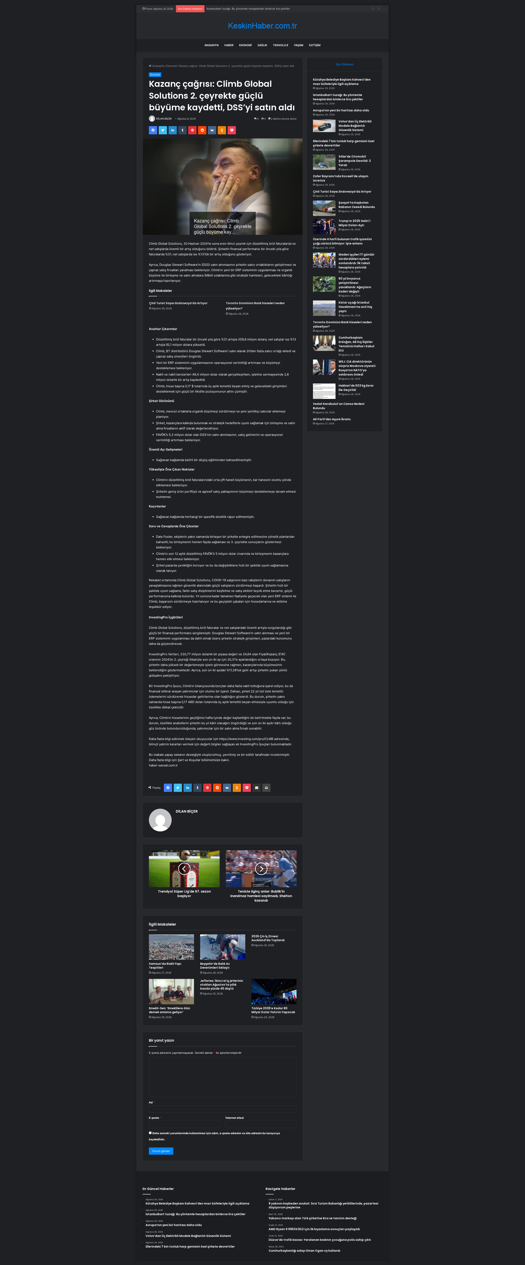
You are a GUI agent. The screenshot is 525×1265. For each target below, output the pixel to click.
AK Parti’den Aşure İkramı (332, 419)
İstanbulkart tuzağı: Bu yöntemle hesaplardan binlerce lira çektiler (338, 97)
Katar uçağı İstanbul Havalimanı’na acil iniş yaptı (355, 306)
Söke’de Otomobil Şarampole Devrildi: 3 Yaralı (355, 160)
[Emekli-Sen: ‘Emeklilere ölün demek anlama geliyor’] (171, 991)
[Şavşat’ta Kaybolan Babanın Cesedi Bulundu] (324, 208)
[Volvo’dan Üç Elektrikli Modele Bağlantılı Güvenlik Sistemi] (324, 125)
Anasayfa (211, 45)
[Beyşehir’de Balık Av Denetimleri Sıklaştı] (222, 947)
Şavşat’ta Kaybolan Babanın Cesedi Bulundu (357, 205)
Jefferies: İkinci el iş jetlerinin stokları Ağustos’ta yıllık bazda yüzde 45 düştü (221, 985)
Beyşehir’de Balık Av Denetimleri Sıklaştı (215, 966)
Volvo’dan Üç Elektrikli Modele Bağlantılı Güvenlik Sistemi (355, 125)
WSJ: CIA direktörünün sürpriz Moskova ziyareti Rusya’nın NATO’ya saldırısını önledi (357, 368)
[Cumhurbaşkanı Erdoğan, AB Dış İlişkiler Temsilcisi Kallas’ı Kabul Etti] (324, 343)
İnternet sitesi (235, 1117)
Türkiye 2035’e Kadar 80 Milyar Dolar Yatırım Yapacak (273, 1010)
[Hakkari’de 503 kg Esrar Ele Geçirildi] (324, 391)
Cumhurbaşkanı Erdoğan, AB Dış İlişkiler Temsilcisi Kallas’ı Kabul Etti (356, 344)
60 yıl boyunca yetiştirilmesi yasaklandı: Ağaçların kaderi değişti (355, 284)
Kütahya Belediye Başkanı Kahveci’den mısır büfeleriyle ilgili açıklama (342, 82)
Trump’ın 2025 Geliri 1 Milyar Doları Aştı (354, 223)
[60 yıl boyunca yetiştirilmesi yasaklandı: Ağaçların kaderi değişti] (324, 284)
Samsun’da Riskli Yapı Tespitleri (165, 966)
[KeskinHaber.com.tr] (262, 26)
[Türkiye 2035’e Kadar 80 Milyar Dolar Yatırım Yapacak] (274, 991)
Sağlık (262, 45)
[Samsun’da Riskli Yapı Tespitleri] (171, 947)
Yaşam (298, 45)
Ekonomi (245, 45)
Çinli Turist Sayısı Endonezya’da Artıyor (178, 303)
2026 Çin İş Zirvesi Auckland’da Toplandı (268, 938)
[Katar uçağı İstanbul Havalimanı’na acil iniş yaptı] (324, 308)
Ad (152, 1102)
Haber (228, 45)
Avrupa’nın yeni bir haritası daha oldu (230, 8)
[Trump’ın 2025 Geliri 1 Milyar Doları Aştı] (324, 226)
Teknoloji (280, 45)
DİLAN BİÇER (164, 118)
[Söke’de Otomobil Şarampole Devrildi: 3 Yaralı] (324, 162)
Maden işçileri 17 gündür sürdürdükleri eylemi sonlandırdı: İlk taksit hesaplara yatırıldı (356, 260)
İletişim (315, 45)
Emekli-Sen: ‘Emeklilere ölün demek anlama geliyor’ (169, 1010)
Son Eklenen (345, 64)
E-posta (155, 1117)
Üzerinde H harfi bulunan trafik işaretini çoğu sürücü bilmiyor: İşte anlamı (342, 241)
